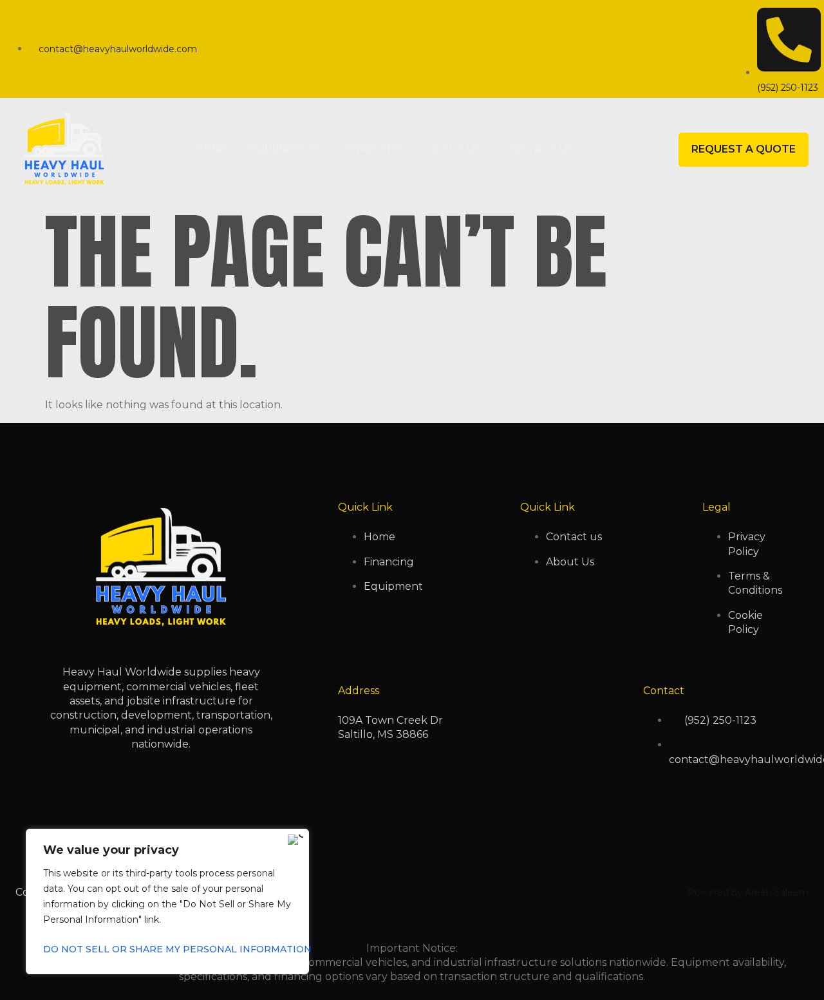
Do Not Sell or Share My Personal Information (167, 949)
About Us (453, 149)
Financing (373, 149)
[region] (167, 901)
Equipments (285, 149)
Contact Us (538, 149)
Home (212, 149)
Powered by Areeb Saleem (748, 892)
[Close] (295, 839)
